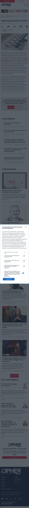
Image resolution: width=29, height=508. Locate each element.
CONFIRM (8, 279)
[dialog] (14, 254)
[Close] (26, 227)
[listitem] (14, 253)
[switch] (23, 256)
